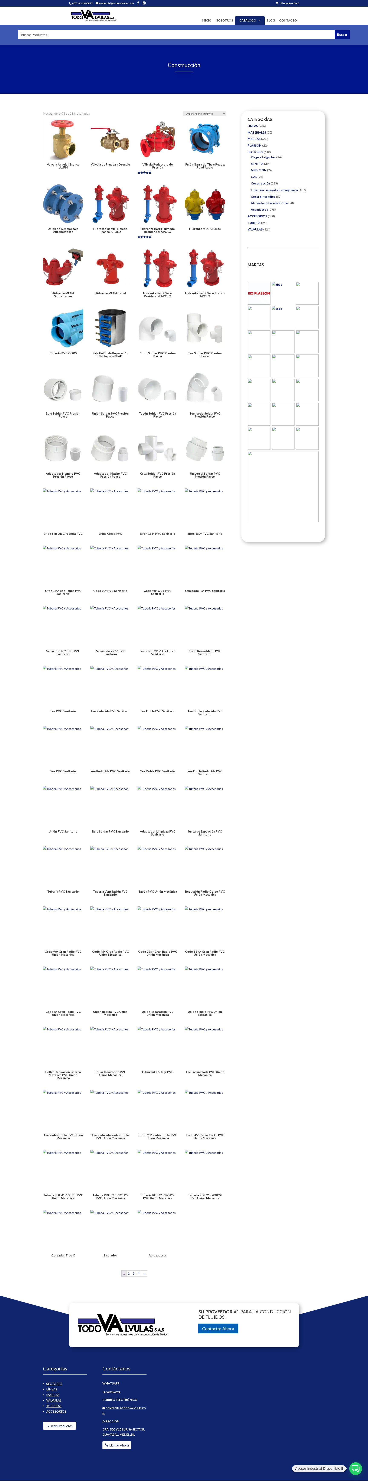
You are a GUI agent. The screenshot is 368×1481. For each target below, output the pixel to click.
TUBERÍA (254, 223)
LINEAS (253, 126)
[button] (355, 1468)
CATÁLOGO (247, 20)
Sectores (54, 1384)
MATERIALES (257, 132)
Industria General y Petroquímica (274, 190)
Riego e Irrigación (263, 157)
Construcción (260, 183)
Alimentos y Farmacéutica (269, 203)
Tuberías (54, 1406)
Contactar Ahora (218, 1328)
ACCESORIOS (257, 216)
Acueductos (259, 209)
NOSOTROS (224, 20)
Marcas (52, 1395)
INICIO (206, 20)
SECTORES (255, 152)
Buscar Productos (59, 1426)
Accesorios (56, 1411)
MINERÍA (257, 164)
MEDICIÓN (258, 170)
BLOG (271, 20)
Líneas (51, 1389)
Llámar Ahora (119, 1445)
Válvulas (54, 1400)
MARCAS (254, 139)
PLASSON (255, 145)
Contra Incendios (263, 196)
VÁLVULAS (255, 229)
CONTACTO (288, 20)
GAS (254, 177)
